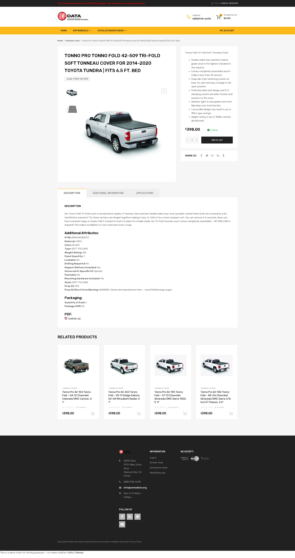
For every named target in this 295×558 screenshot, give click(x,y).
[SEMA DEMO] (73, 19)
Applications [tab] (144, 193)
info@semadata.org (135, 487)
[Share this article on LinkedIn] (218, 156)
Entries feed (156, 462)
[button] (164, 90)
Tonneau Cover (72, 40)
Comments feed (158, 467)
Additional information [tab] (108, 193)
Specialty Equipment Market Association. (92, 542)
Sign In (224, 3)
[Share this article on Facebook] (201, 156)
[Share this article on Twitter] (206, 156)
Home (64, 30)
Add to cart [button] (92, 414)
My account (227, 30)
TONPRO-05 (74, 318)
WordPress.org (157, 472)
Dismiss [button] (79, 552)
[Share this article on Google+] (212, 156)
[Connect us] (122, 517)
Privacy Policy (135, 542)
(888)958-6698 (200, 18)
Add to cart (217, 140)
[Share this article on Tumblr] (223, 156)
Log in (153, 457)
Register (233, 3)
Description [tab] (72, 193)
